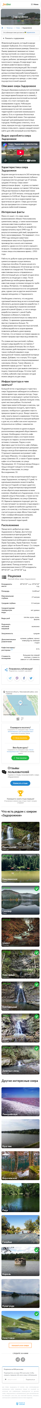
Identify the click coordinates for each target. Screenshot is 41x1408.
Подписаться (30, 1379)
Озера (18, 28)
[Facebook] (24, 678)
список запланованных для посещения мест (21, 730)
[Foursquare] (23, 719)
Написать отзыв (20, 783)
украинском (30, 32)
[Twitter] (31, 678)
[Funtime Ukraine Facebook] (23, 1359)
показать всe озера (20, 1345)
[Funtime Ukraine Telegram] (18, 1359)
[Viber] (17, 678)
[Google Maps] (18, 719)
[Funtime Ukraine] (6, 4)
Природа (10, 28)
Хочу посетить (21, 738)
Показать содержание (14, 38)
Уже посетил (21, 758)
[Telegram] (10, 678)
